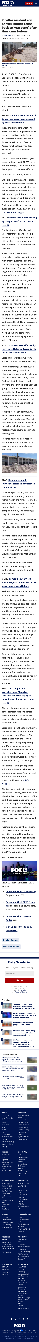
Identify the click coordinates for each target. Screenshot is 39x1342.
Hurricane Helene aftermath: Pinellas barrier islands (17, 64)
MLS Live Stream (23, 1308)
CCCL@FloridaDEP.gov (13, 212)
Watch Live (29, 3)
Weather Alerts (23, 1127)
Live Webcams (23, 1122)
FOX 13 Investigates (6, 1133)
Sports (5, 1152)
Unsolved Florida (7, 1137)
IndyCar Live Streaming (22, 1288)
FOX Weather (22, 1139)
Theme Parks (6, 1193)
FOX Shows (22, 1226)
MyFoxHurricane (23, 1137)
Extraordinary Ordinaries (22, 1165)
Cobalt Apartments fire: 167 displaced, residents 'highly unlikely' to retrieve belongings (12, 1059)
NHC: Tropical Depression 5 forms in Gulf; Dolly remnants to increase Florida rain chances (13, 1068)
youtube (23, 1319)
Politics (4, 1130)
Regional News (6, 1238)
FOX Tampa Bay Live (23, 1207)
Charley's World (23, 1157)
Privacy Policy (22, 990)
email (27, 1319)
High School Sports (8, 1171)
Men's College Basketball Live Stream (23, 1293)
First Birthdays (23, 1171)
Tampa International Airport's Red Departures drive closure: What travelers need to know (13, 1096)
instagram (19, 1319)
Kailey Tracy (7, 35)
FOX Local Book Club (23, 1221)
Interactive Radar (23, 1120)
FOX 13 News (16, 35)
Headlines (21, 1217)
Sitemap (4, 1146)
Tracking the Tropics (22, 1133)
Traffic (20, 1155)
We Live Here (8, 1180)
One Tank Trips (7, 1191)
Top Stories (5, 1115)
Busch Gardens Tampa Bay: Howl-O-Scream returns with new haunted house (24, 1015)
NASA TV (21, 1204)
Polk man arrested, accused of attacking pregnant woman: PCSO (13, 1077)
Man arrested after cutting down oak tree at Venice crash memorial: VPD (24, 1033)
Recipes (20, 1168)
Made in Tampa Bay (7, 1197)
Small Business (7, 1227)
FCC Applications (23, 1256)
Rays (3, 1157)
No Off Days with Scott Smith (7, 1163)
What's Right (6, 1183)
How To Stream (23, 1183)
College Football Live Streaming (23, 1275)
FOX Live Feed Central (23, 1200)
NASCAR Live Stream (22, 1284)
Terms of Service (21, 992)
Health (4, 1127)
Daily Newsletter (7, 1144)
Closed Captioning (24, 1251)
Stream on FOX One (23, 1265)
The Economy (6, 1225)
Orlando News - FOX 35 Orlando (7, 1243)
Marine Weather (23, 1125)
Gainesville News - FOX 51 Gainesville (8, 1247)
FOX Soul (21, 1197)
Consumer (5, 1125)
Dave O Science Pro (23, 1174)
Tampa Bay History (5, 1205)
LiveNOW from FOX (23, 1191)
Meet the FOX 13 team (23, 1241)
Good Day (22, 1152)
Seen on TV (5, 1139)
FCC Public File (23, 1254)
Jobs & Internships (24, 1247)
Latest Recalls (6, 1220)
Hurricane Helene (11, 946)
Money (5, 1214)
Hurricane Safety (23, 1130)
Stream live (5, 1270)
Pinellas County (25, 35)
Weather (22, 1112)
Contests (21, 1231)
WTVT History (22, 1249)
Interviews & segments (6, 1273)
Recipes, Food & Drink (7, 1201)
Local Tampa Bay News (8, 1119)
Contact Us (21, 1259)
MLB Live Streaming (21, 1279)
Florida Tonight (7, 1186)
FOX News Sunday (8, 1142)
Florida (4, 1122)
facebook (11, 1319)
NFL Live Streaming (21, 1271)
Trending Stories (23, 1224)
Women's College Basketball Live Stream (24, 1299)
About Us (22, 1237)
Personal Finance (7, 1222)
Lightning (5, 1160)
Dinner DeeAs (6, 1188)
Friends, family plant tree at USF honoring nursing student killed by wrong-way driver (13, 1086)
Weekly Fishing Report (7, 1167)
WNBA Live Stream (21, 1305)
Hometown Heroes (21, 1161)
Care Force (5, 1209)
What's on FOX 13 (24, 1229)
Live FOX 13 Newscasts (22, 1187)
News (4, 1112)
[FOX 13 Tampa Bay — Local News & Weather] (8, 3)
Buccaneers (6, 1155)
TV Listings (21, 1244)
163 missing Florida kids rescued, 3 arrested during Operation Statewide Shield (24, 1006)
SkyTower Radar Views (23, 1116)
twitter (15, 1319)
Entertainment (25, 1214)
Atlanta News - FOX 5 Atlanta (7, 1252)
